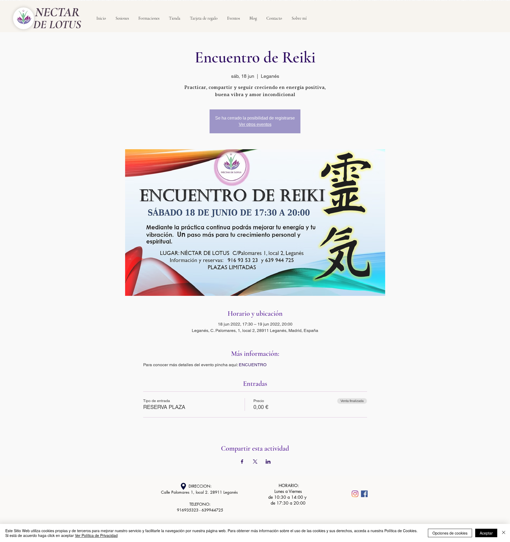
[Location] (183, 486)
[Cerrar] (503, 533)
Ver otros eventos (255, 124)
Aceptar (486, 533)
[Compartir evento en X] (255, 461)
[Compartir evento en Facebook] (242, 461)
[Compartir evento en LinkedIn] (268, 461)
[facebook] (364, 493)
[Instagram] (355, 493)
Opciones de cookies (450, 533)
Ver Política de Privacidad (96, 535)
